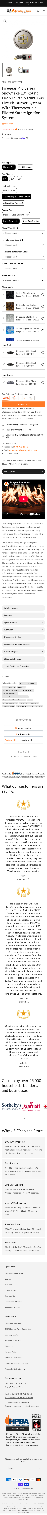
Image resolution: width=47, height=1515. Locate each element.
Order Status (10, 1290)
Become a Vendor (12, 1307)
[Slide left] (18, 1118)
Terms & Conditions (13, 1357)
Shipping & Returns (13, 1340)
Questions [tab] (24, 740)
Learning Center (12, 1335)
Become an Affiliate (13, 1302)
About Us (9, 1346)
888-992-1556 (21, 447)
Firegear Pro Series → (10, 693)
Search (8, 1279)
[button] (3, 11)
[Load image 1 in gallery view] (9, 70)
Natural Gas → (24, 703)
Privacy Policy (11, 1352)
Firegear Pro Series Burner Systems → (15, 696)
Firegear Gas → (28, 690)
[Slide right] (29, 1118)
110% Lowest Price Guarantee (18, 1329)
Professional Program (14, 1273)
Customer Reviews (13, 1323)
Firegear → (21, 687)
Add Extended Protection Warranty (18, 394)
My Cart (8, 1285)
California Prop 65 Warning (16, 1363)
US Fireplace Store (26, 1488)
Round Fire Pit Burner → (25, 706)
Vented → (38, 706)
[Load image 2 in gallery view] (23, 70)
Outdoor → (34, 703)
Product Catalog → (9, 706)
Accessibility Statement (15, 1369)
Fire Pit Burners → (9, 687)
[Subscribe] (39, 1468)
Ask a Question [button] (24, 734)
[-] (6, 398)
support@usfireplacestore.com (23, 450)
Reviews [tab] (8, 740)
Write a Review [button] (24, 728)
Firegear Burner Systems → (12, 690)
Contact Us (10, 1296)
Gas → (30, 700)
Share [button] (7, 676)
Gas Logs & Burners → (10, 703)
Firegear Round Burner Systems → (14, 700)
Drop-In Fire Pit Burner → (28, 683)
